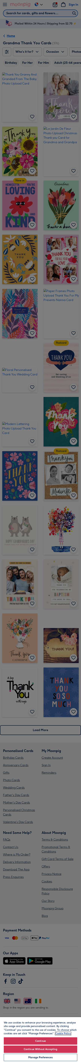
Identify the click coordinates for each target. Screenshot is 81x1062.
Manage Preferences (40, 1057)
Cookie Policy (63, 1033)
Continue (40, 1041)
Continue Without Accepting (40, 1049)
